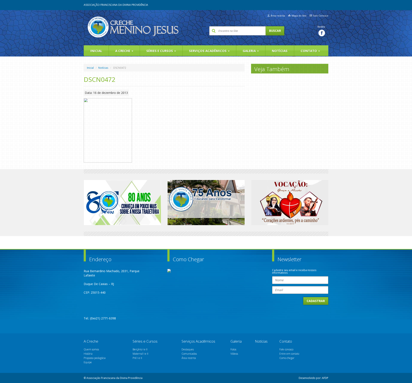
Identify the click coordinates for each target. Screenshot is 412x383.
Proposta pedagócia (95, 358)
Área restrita (278, 15)
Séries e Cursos (160, 51)
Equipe (88, 362)
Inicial (96, 51)
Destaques (188, 349)
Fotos (233, 349)
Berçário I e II (140, 349)
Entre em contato (289, 354)
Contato (309, 51)
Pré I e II (137, 358)
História (88, 354)
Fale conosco (286, 349)
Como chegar (286, 358)
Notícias (280, 51)
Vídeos (234, 354)
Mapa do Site (299, 15)
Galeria (250, 51)
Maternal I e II (140, 354)
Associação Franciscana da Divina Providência (116, 5)
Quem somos (91, 349)
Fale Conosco (320, 15)
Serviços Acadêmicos (208, 51)
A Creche (123, 51)
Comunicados (189, 354)
